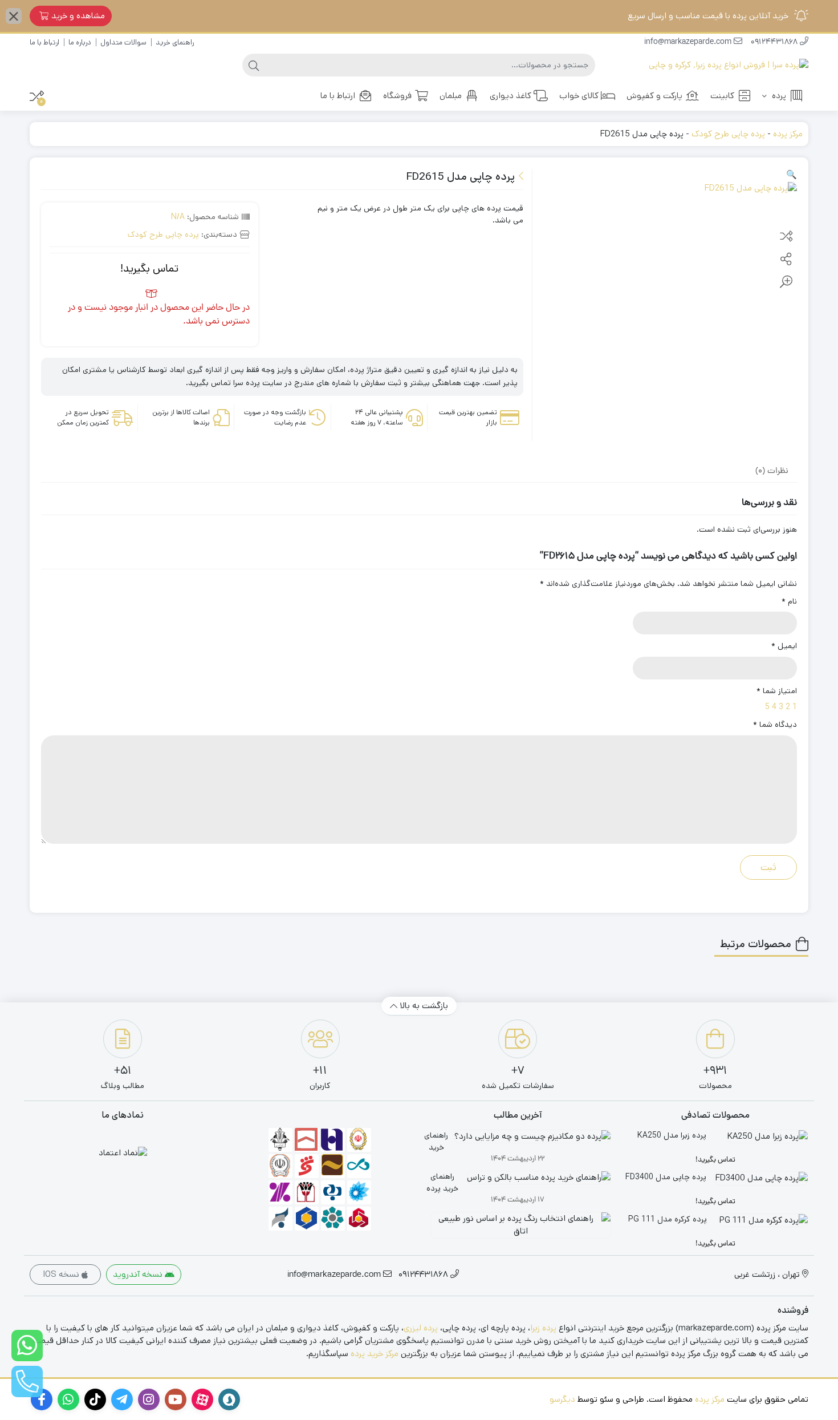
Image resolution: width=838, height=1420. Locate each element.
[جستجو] (253, 65)
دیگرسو (562, 1399)
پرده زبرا (543, 1328)
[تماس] (27, 1381)
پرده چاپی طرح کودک (728, 134)
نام (789, 601)
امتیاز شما (776, 691)
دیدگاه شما (775, 724)
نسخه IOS (62, 1274)
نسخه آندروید (139, 1274)
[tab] (772, 470)
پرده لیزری (421, 1328)
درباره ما (79, 42)
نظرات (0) (771, 471)
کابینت (722, 96)
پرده (778, 96)
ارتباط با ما (44, 42)
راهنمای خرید (175, 42)
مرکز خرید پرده (374, 1354)
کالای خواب (579, 96)
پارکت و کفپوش (654, 96)
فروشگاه (397, 96)
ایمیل (784, 646)
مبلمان (451, 96)
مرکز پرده (788, 134)
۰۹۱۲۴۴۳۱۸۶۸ (775, 42)
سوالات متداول (123, 42)
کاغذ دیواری (510, 96)
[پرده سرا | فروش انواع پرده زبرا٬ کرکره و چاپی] (728, 65)
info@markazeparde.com (689, 42)
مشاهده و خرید (78, 16)
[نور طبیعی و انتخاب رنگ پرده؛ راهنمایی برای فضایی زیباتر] (518, 1229)
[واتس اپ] (27, 1345)
